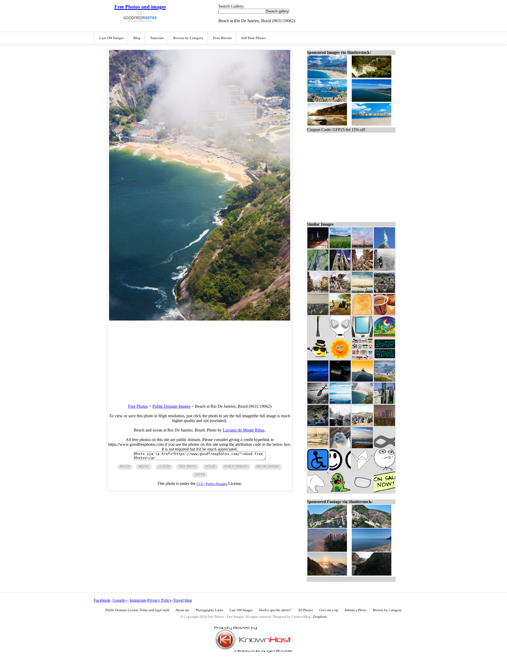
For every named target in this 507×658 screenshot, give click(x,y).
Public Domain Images (171, 406)
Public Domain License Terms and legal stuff (137, 610)
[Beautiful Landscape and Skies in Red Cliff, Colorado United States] (340, 247)
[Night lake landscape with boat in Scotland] (317, 380)
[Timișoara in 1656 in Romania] (317, 446)
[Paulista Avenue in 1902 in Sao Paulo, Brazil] (317, 313)
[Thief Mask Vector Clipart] (384, 446)
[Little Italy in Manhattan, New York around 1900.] (362, 269)
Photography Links (209, 610)
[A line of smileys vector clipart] (340, 469)
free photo (187, 466)
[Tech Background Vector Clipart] (384, 358)
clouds (164, 466)
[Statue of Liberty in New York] (384, 247)
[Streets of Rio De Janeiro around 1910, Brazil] (340, 424)
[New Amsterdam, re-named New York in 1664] (362, 291)
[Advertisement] (199, 358)
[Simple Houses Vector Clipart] (362, 358)
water (200, 474)
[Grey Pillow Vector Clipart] (362, 491)
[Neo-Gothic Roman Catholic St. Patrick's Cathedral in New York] (340, 269)
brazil (144, 466)
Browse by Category (188, 38)
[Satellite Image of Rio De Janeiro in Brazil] (317, 424)
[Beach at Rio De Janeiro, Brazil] (362, 402)
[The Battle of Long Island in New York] (340, 291)
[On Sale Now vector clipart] (384, 491)
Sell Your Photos (253, 38)
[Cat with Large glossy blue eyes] (340, 446)
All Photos (305, 610)
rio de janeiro (268, 466)
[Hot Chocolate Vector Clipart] (384, 313)
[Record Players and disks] (340, 380)
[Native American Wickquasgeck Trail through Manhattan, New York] (317, 291)
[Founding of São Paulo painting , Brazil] (340, 313)
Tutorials (157, 38)
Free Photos (138, 406)
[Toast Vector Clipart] (362, 313)
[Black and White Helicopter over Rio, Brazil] (317, 402)
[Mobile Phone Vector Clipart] (362, 335)
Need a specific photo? (275, 610)
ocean (210, 466)
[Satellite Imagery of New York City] (317, 269)
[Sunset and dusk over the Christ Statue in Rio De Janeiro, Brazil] (362, 380)
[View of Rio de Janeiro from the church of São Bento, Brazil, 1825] (362, 424)
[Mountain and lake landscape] (362, 446)
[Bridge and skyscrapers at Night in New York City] (317, 247)
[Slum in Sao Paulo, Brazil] (384, 291)
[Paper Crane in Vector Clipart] (362, 469)
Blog (136, 38)
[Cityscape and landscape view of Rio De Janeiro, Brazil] (384, 380)
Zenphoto (320, 617)
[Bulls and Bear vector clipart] (317, 491)
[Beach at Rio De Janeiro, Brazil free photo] (199, 319)
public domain (236, 466)
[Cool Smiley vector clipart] (317, 358)
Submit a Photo (356, 610)
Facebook (102, 600)
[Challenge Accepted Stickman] (384, 469)
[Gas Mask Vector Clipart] (340, 335)
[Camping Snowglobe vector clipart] (384, 335)
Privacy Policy (159, 600)
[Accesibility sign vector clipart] (317, 469)
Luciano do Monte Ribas (243, 430)
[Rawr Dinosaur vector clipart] (340, 491)
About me (182, 610)
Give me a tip (328, 610)
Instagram (138, 600)
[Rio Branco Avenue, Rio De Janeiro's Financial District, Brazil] (384, 402)
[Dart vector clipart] (317, 335)
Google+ (119, 600)
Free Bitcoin (222, 38)
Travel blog (182, 600)
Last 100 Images (111, 38)
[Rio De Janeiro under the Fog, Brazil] (340, 402)
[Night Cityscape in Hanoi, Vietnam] (384, 424)
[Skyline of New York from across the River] (362, 247)
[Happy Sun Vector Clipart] (340, 358)
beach (125, 466)
